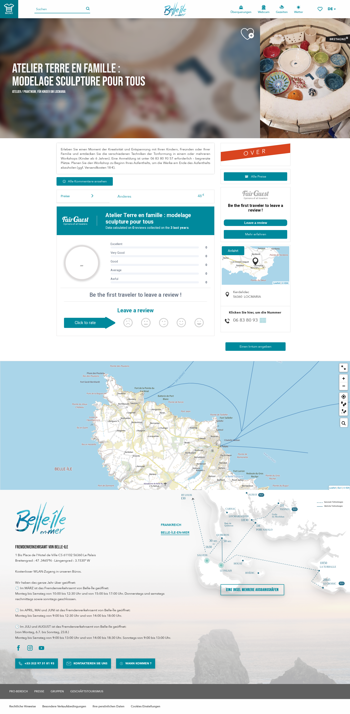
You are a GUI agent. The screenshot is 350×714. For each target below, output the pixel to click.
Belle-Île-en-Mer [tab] (175, 532)
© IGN (285, 283)
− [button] (343, 386)
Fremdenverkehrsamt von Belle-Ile (41, 547)
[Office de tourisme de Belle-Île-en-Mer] (40, 518)
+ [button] (343, 378)
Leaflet (276, 283)
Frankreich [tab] (171, 525)
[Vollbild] (343, 367)
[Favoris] (320, 9)
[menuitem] (175, 9)
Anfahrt (233, 250)
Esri (339, 487)
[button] (331, 9)
